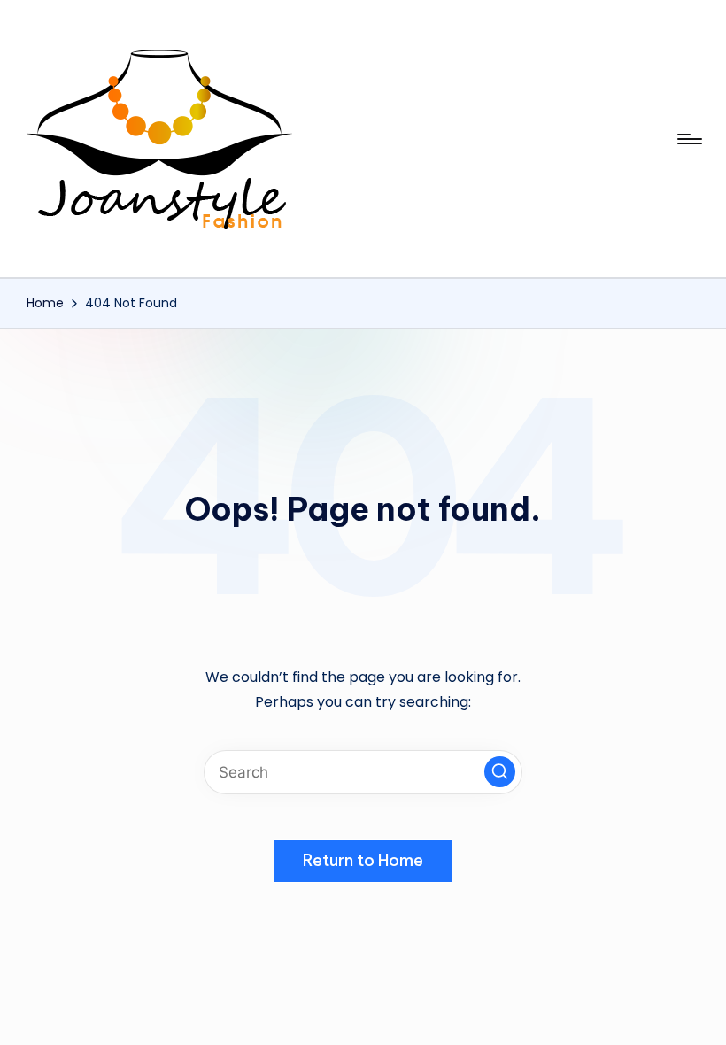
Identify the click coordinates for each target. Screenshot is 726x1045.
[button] (499, 771)
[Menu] (688, 139)
